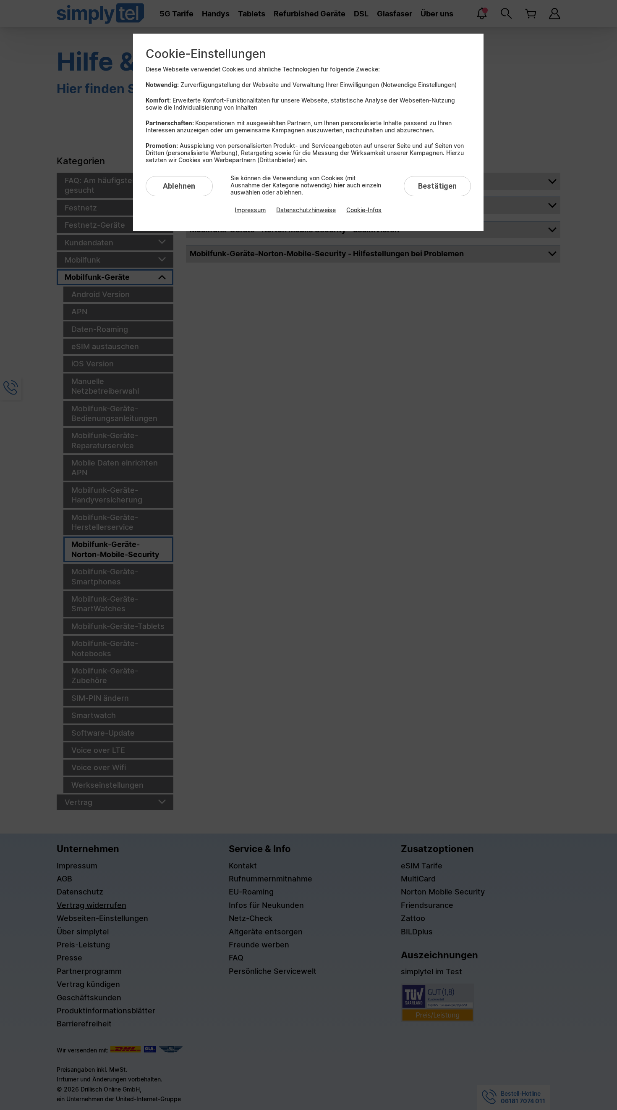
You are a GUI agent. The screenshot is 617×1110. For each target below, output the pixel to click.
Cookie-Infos (364, 209)
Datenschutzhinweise (306, 209)
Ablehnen (179, 185)
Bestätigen (437, 185)
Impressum (250, 209)
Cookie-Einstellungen (206, 54)
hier (339, 185)
